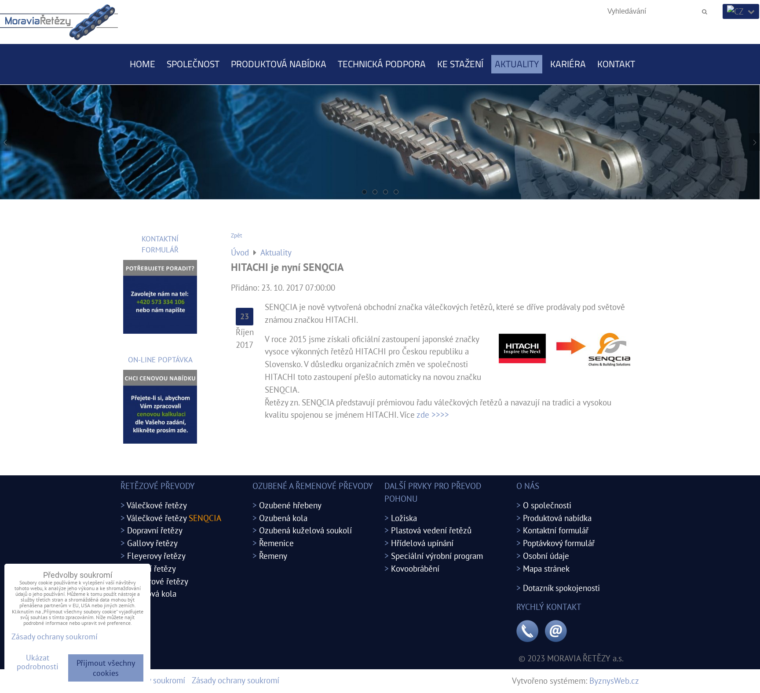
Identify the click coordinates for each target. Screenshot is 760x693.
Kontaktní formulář (555, 530)
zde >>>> (433, 414)
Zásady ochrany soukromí (235, 680)
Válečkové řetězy (157, 505)
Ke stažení (460, 64)
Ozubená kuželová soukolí (305, 530)
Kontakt (616, 64)
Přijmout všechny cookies (106, 668)
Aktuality (517, 64)
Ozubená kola (283, 517)
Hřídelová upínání (422, 542)
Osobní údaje (546, 555)
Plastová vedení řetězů (431, 530)
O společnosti (547, 505)
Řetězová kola (151, 593)
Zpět (236, 235)
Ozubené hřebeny (290, 505)
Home (142, 64)
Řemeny (273, 555)
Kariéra (568, 64)
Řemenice (276, 542)
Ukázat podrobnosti (37, 662)
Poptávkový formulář (559, 542)
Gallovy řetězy (152, 542)
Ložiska (404, 517)
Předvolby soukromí (150, 680)
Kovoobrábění (415, 568)
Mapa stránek (546, 568)
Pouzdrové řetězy (157, 581)
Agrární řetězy (151, 568)
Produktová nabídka (278, 64)
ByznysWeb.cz (614, 680)
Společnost (193, 64)
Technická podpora (382, 64)
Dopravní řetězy (155, 530)
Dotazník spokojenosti (561, 587)
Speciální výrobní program (437, 555)
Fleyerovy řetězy (156, 555)
